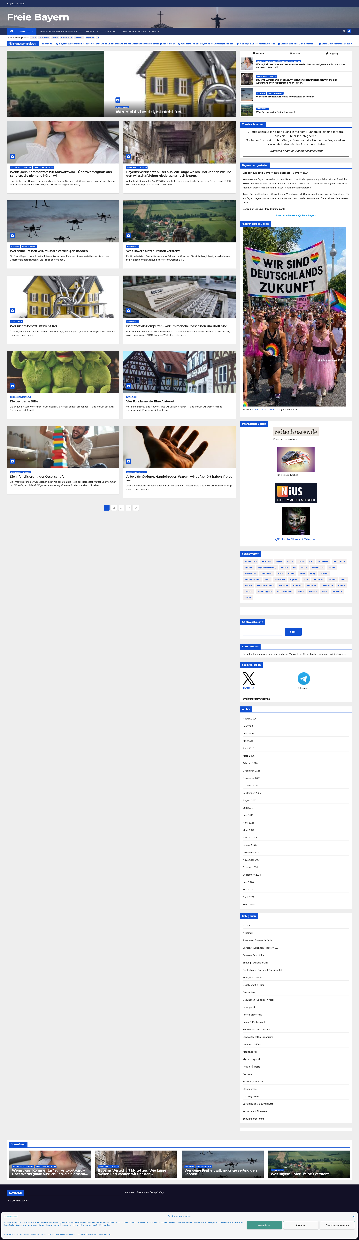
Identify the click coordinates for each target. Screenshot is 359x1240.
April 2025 (248, 822)
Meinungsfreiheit (252, 579)
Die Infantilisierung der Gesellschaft (37, 476)
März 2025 (249, 830)
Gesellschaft (250, 573)
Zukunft (248, 598)
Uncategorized (251, 1096)
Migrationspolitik (251, 1059)
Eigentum (249, 567)
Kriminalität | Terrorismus (256, 1029)
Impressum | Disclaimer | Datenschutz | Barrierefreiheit (42, 1234)
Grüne (280, 573)
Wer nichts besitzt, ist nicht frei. (33, 326)
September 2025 (252, 793)
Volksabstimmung (285, 591)
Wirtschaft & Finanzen (29, 102)
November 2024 (252, 859)
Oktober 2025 (250, 785)
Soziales (247, 1074)
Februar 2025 (250, 837)
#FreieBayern (66, 38)
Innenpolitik (249, 1007)
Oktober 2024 (250, 867)
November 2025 (251, 778)
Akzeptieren (264, 1225)
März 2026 (249, 755)
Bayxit (290, 561)
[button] (353, 1216)
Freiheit (55, 38)
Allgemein (261, 93)
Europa (304, 567)
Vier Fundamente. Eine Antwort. (150, 401)
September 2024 (252, 874)
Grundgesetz (266, 573)
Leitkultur (324, 573)
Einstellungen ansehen (337, 1225)
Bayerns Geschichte (254, 955)
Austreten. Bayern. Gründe (140, 31)
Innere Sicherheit (275, 93)
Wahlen (301, 591)
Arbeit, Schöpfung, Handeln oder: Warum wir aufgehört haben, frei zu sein (179, 478)
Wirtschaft (337, 591)
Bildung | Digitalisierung (267, 61)
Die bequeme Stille (24, 401)
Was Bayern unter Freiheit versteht (275, 112)
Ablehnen (301, 1225)
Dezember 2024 (251, 852)
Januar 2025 (250, 845)
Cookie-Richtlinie (11, 1234)
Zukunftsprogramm (253, 1118)
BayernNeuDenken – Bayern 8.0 (59, 31)
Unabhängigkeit (265, 591)
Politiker (248, 585)
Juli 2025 (248, 807)
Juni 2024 (248, 882)
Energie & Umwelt (252, 977)
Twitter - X (248, 687)
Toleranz (249, 591)
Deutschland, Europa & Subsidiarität (262, 970)
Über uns (110, 31)
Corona (301, 561)
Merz (267, 579)
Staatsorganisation (253, 1081)
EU (97, 38)
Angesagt (334, 53)
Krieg (312, 573)
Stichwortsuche (252, 622)
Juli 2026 (248, 726)
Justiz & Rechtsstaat (254, 1022)
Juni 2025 (248, 815)
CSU (311, 561)
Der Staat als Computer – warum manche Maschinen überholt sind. (177, 326)
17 (128, 507)
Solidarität (311, 585)
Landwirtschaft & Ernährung (258, 1037)
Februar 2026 (250, 763)
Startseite (26, 31)
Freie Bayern (38, 17)
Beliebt (296, 53)
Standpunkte (262, 109)
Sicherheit (297, 585)
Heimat (291, 573)
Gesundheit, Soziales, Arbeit (258, 999)
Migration (90, 38)
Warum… (91, 31)
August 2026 (250, 718)
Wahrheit (313, 591)
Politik (344, 579)
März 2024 (249, 904)
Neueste (260, 53)
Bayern (33, 38)
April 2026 (248, 748)
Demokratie (323, 561)
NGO (306, 579)
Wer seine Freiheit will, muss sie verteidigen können (285, 96)
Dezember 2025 (251, 770)
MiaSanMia (280, 579)
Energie (284, 567)
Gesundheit (249, 992)
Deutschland (339, 561)
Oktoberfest (318, 579)
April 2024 (248, 897)
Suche (293, 632)
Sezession (79, 38)
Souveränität (327, 585)
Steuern (341, 585)
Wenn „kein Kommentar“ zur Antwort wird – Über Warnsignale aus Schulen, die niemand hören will (61, 174)
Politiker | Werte (251, 1066)
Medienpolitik (250, 1051)
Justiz (302, 573)
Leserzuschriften (252, 1044)
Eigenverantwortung (267, 567)
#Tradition (266, 561)
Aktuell (246, 925)
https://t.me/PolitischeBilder (264, 409)
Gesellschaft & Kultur (290, 61)
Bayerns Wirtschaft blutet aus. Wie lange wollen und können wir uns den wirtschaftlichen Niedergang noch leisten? (114, 108)
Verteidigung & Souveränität (258, 1103)
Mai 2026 (248, 741)
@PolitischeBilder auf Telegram (296, 539)
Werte (324, 591)
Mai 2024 (248, 889)
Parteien (332, 579)
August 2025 (249, 800)
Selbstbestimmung (265, 585)
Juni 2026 (248, 733)
